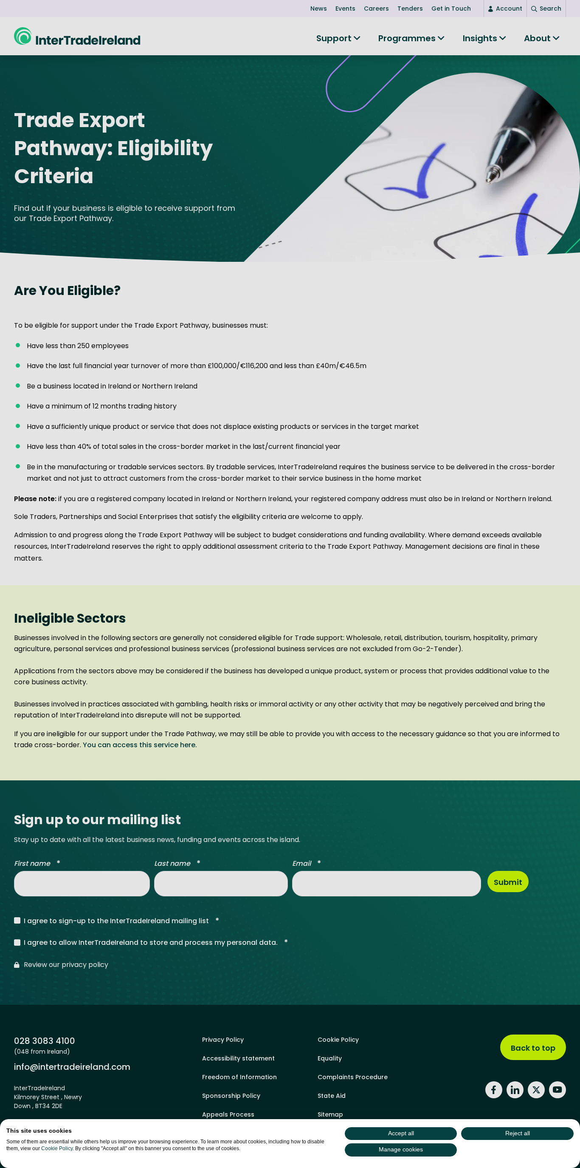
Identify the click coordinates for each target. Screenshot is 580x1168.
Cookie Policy (57, 1148)
